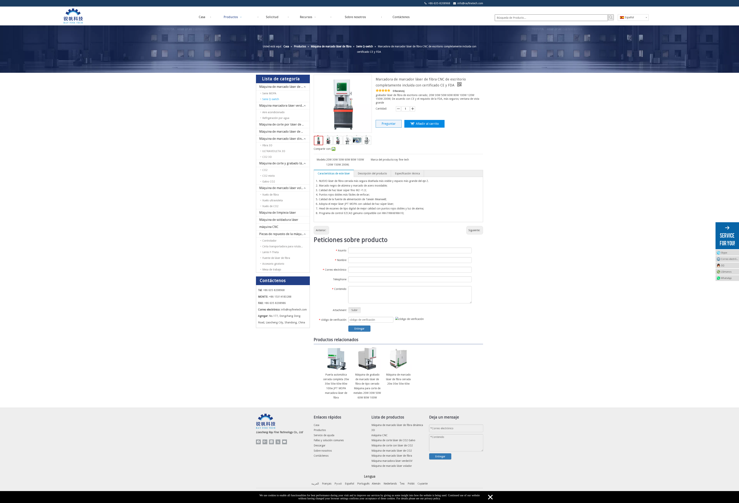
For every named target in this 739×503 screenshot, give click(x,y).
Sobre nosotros (323, 450)
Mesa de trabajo (271, 269)
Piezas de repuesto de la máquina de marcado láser (284, 234)
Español (349, 483)
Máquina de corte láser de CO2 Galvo (393, 440)
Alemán (376, 483)
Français (326, 483)
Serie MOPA (269, 93)
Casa (316, 425)
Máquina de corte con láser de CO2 (392, 445)
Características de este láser (334, 173)
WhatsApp (726, 278)
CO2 (265, 170)
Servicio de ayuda (324, 435)
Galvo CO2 (268, 181)
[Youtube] (284, 441)
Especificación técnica (407, 173)
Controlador (269, 240)
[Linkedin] (271, 441)
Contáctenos (321, 455)
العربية (315, 483)
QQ (722, 265)
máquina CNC (268, 227)
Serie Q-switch (270, 99)
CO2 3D (267, 156)
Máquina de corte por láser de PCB (283, 124)
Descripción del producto (372, 173)
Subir (354, 310)
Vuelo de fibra (270, 194)
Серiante (423, 483)
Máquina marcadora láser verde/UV (284, 105)
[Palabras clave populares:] (611, 17)
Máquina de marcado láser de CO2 (283, 131)
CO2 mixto (268, 175)
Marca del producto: (382, 159)
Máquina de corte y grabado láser (282, 163)
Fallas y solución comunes (329, 440)
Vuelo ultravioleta (272, 200)
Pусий (338, 483)
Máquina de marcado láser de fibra (283, 87)
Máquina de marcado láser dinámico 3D (284, 139)
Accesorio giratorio (273, 263)
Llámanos (726, 271)
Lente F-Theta (270, 252)
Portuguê (362, 483)
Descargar (319, 445)
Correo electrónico (730, 259)
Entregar (359, 328)
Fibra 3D (267, 145)
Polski (411, 483)
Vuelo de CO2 (270, 206)
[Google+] (264, 441)
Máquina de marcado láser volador (283, 188)
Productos (320, 430)
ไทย (402, 483)
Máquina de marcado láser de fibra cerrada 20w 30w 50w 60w (398, 379)
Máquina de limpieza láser (277, 212)
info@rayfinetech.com (470, 3)
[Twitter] (278, 441)
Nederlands (390, 483)
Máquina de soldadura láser (278, 220)
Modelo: (321, 159)
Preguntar (389, 124)
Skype (724, 252)
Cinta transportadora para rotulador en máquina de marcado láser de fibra (286, 246)
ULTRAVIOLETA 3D (273, 151)
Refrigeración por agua (275, 118)
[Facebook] (258, 441)
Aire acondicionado (273, 112)
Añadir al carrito (427, 124)
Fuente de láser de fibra (276, 257)
